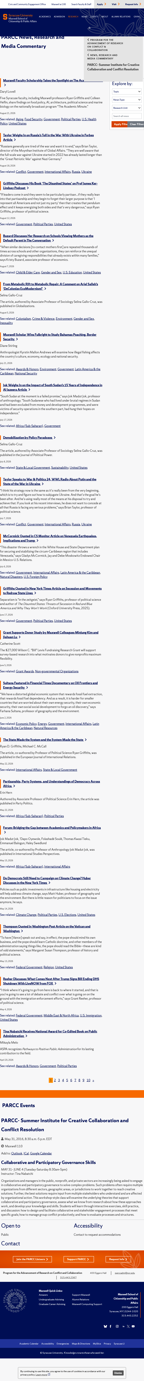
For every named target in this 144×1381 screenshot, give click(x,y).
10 (88, 1080)
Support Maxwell (81, 1294)
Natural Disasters (11, 577)
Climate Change (26, 915)
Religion (49, 967)
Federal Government (29, 967)
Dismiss (118, 1372)
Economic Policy (26, 724)
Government (52, 119)
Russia (76, 172)
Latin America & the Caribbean (80, 573)
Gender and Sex (51, 272)
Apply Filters (122, 124)
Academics (45, 17)
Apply (100, 4)
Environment (64, 319)
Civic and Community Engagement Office (27, 4)
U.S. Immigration (91, 1015)
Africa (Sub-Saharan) (29, 426)
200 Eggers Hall (130, 1307)
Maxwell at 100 (58, 4)
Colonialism (23, 319)
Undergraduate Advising (51, 1299)
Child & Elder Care (28, 272)
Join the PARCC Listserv (31, 1259)
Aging (19, 119)
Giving (137, 17)
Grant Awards (25, 671)
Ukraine (86, 172)
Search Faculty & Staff (81, 4)
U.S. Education (72, 272)
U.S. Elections (67, 915)
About (104, 17)
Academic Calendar (29, 1343)
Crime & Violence (43, 319)
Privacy (107, 1343)
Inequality (6, 323)
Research (73, 17)
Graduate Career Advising (52, 1304)
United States (17, 123)
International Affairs (58, 172)
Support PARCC (76, 1259)
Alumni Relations (121, 17)
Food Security (33, 119)
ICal (26, 1153)
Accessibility (47, 1343)
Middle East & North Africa (61, 1015)
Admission (59, 17)
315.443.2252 (130, 1315)
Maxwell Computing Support (87, 1304)
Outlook (16, 1153)
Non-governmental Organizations (56, 671)
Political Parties (71, 119)
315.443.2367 (68, 1277)
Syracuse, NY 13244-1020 (123, 1311)
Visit (114, 4)
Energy (42, 724)
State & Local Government (33, 468)
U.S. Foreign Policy (36, 577)
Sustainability (59, 468)
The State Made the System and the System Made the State (43, 740)
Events (94, 17)
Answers (43, 1294)
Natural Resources (45, 728)
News (84, 17)
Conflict (21, 172)
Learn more (41, 1374)
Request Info (131, 4)
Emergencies (63, 1343)
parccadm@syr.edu (125, 1273)
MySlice (97, 1343)
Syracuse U (119, 1343)
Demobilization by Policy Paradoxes (28, 438)
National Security (26, 373)
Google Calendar (41, 1153)
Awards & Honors (27, 369)
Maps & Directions (81, 1343)
